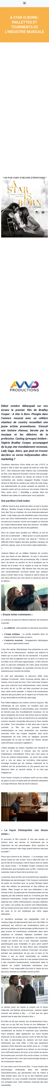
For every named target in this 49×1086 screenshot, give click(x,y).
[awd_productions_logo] (24, 400)
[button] (24, 3)
